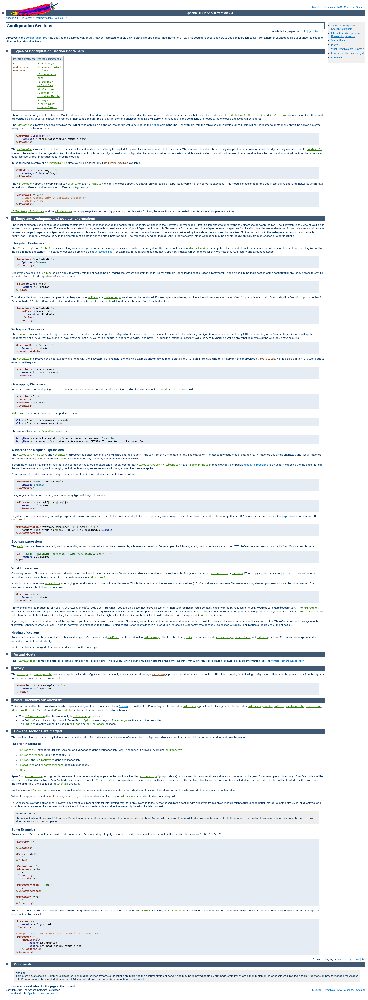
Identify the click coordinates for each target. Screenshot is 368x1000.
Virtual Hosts (338, 40)
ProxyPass (48, 431)
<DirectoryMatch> (49, 67)
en (299, 31)
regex (87, 248)
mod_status (267, 358)
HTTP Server (24, 17)
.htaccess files (103, 251)
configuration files (36, 37)
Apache (10, 17)
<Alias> (17, 413)
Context (123, 706)
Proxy (334, 44)
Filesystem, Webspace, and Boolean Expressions (346, 35)
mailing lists (138, 978)
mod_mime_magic (115, 162)
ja (310, 31)
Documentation (43, 17)
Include (260, 780)
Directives (329, 7)
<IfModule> (45, 85)
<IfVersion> (45, 89)
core (16, 63)
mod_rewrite (20, 519)
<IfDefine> (45, 81)
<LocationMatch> (48, 96)
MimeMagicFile (57, 162)
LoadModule (314, 149)
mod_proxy (20, 70)
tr (322, 31)
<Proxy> (42, 100)
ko (316, 31)
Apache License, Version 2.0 (43, 993)
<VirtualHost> (47, 107)
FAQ (339, 7)
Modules (317, 7)
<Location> (45, 92)
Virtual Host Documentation (287, 660)
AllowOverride (35, 716)
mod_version (21, 67)
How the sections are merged (347, 53)
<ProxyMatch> (46, 103)
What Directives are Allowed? (347, 49)
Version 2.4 (61, 17)
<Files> (42, 70)
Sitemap (360, 7)
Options (206, 615)
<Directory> (45, 63)
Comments (337, 57)
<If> (40, 78)
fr (304, 31)
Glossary (349, 7)
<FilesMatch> (46, 74)
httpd (155, 125)
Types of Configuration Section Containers (343, 27)
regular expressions (256, 464)
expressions (289, 516)
